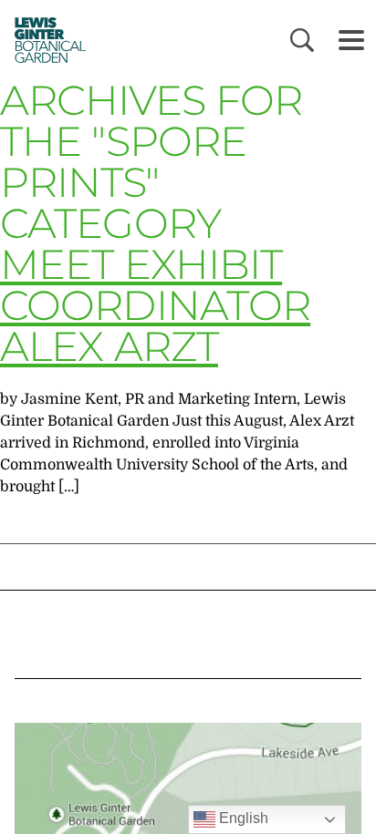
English (241, 818)
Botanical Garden (46, 39)
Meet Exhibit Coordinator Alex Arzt (155, 305)
